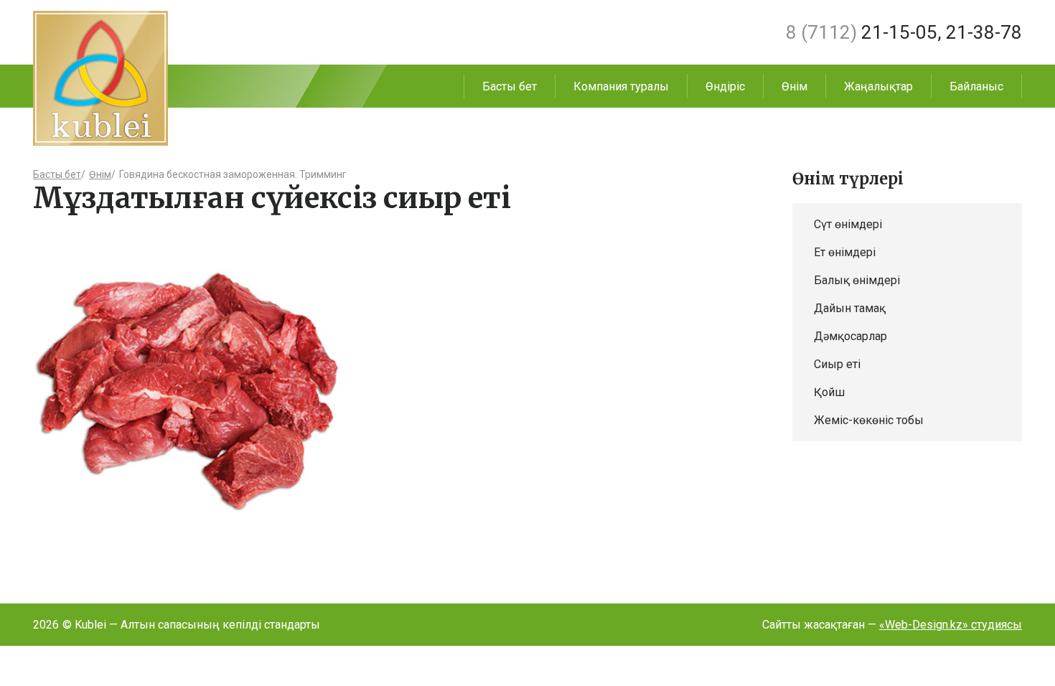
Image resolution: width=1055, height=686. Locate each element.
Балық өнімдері (857, 280)
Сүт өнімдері (848, 224)
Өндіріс (725, 86)
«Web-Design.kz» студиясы (950, 624)
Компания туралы (621, 86)
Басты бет (509, 86)
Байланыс (976, 86)
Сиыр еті (837, 364)
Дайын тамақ (850, 308)
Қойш (829, 392)
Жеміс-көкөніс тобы (869, 420)
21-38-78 (984, 32)
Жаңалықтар (878, 86)
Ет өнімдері (845, 252)
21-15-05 (861, 32)
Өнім (794, 86)
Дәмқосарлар (850, 336)
